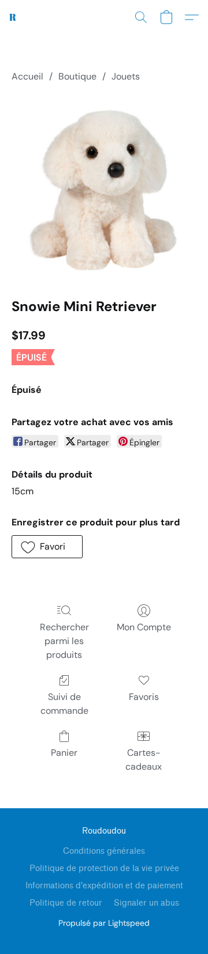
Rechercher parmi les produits (64, 641)
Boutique (77, 76)
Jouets (126, 76)
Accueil (27, 76)
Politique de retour (65, 903)
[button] (13, 17)
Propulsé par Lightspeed (104, 923)
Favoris (144, 697)
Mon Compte (144, 627)
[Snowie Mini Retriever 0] (104, 188)
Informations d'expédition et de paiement (104, 886)
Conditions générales (104, 851)
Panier (64, 753)
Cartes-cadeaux (143, 760)
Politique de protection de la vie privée (104, 868)
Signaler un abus (146, 903)
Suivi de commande (64, 704)
